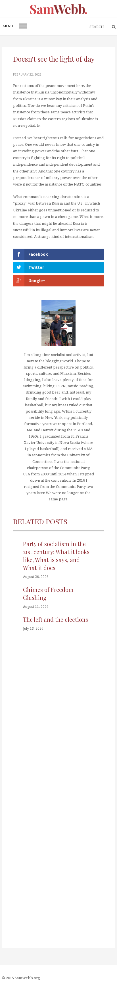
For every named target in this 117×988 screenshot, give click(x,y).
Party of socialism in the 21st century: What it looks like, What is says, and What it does (56, 555)
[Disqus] (58, 723)
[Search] (111, 27)
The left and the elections (55, 619)
